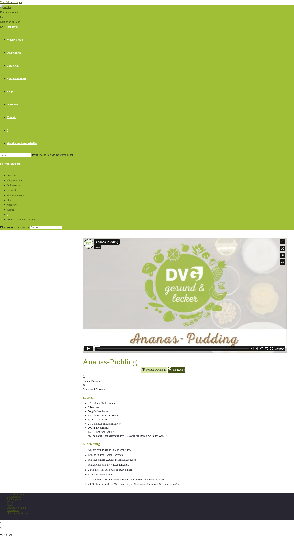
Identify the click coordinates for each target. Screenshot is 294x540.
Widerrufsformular (17, 507)
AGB (10, 504)
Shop (9, 200)
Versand (11, 502)
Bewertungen (14, 496)
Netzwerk (12, 204)
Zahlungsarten (14, 499)
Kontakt (11, 209)
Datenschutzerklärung (18, 513)
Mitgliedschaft (14, 180)
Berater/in (12, 190)
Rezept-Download (156, 369)
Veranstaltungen (15, 195)
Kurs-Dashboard (16, 494)
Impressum (13, 510)
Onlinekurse (13, 185)
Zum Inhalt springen (11, 2)
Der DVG (12, 175)
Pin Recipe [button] (178, 369)
